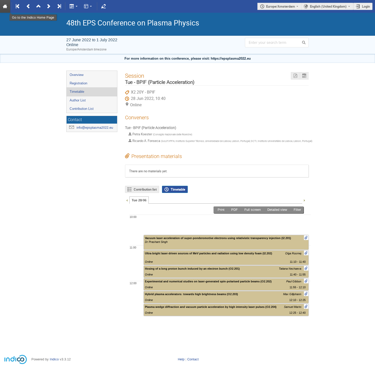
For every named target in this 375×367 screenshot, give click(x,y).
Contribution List (82, 109)
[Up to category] (38, 6)
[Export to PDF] (295, 76)
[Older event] (28, 6)
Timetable (77, 92)
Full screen (252, 209)
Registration (78, 83)
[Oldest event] (18, 6)
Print (221, 209)
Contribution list (145, 189)
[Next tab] (304, 199)
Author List (78, 100)
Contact (193, 359)
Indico (54, 359)
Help (181, 359)
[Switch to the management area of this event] (103, 6)
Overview (76, 75)
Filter (297, 209)
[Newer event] (49, 6)
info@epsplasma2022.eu (95, 127)
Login (366, 6)
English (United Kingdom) (328, 6)
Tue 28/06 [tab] (139, 200)
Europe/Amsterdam (280, 6)
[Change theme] (88, 6)
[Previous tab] (127, 199)
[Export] (74, 6)
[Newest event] (59, 6)
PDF (234, 209)
